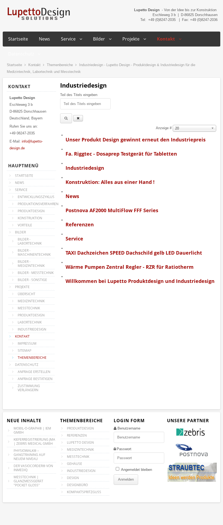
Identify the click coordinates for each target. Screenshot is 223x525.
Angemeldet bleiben (136, 470)
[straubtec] (192, 481)
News (72, 196)
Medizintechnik (80, 449)
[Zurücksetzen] (78, 118)
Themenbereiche (60, 65)
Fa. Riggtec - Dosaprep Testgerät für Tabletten (121, 153)
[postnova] (191, 458)
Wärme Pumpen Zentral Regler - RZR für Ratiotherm (130, 267)
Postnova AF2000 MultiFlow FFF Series (112, 210)
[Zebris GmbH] (192, 438)
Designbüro (77, 485)
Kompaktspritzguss (84, 492)
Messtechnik (78, 456)
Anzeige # (164, 128)
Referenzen (80, 224)
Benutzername (128, 428)
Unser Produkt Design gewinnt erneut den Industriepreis (136, 139)
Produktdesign (80, 428)
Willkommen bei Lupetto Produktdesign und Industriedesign (140, 281)
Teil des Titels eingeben (79, 95)
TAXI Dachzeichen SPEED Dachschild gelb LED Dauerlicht (134, 252)
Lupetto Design (80, 442)
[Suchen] (66, 118)
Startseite (14, 65)
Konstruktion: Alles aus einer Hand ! (110, 182)
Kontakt (34, 65)
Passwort (124, 449)
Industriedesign (85, 168)
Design (73, 477)
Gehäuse (74, 463)
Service (74, 238)
